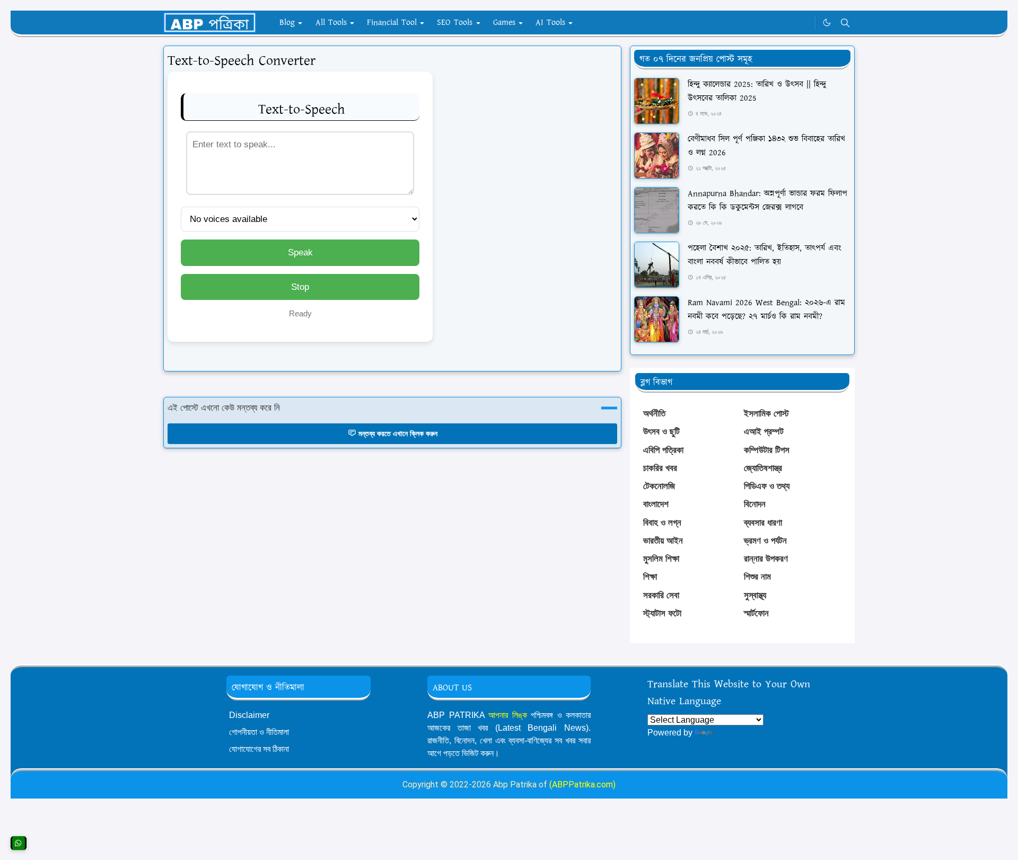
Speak (300, 252)
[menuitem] (287, 23)
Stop (300, 287)
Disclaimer (249, 715)
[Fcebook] (804, 23)
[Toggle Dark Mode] (827, 22)
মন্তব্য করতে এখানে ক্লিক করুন (397, 433)
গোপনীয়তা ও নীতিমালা (259, 732)
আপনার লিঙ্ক (507, 715)
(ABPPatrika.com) (582, 784)
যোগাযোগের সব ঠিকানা (259, 748)
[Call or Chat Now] (19, 843)
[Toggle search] (845, 22)
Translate (731, 732)
